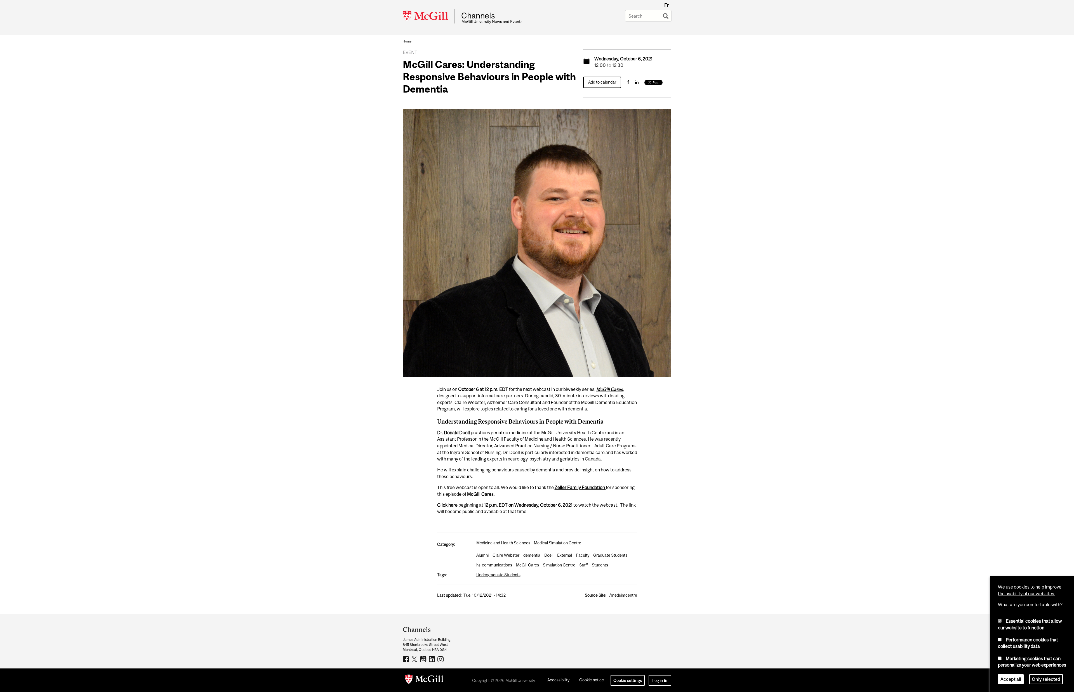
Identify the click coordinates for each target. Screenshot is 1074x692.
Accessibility (558, 679)
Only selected (1046, 679)
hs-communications (494, 565)
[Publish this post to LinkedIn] (637, 82)
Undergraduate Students (498, 574)
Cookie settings (627, 680)
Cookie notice (591, 679)
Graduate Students (610, 555)
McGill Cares (609, 389)
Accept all (1010, 679)
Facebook (406, 659)
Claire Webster (506, 555)
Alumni (482, 555)
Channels (478, 15)
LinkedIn (432, 659)
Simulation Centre (559, 565)
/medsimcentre (623, 595)
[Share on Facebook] (628, 82)
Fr (666, 5)
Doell (548, 555)
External (564, 555)
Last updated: (449, 595)
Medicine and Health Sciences (503, 542)
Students (600, 565)
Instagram (441, 659)
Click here (447, 504)
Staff (583, 565)
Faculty (582, 555)
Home (407, 41)
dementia (531, 555)
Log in (657, 680)
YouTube (424, 659)
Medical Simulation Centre (557, 542)
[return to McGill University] (424, 680)
